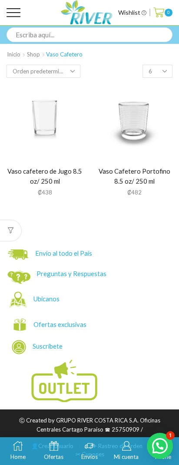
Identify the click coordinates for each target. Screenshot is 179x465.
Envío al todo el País (61, 253)
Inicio (13, 54)
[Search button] (165, 35)
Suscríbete (45, 346)
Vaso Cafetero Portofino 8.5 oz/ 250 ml (134, 176)
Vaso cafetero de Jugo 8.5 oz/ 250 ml (44, 176)
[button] (160, 446)
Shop (33, 54)
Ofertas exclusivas (60, 324)
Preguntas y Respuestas (71, 273)
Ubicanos (47, 299)
